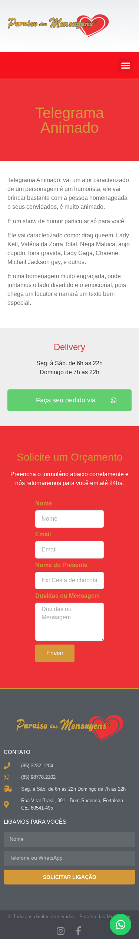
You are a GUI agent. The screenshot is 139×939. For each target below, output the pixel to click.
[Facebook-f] (78, 930)
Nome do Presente (61, 565)
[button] (125, 65)
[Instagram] (60, 930)
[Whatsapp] (120, 924)
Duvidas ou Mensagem (67, 596)
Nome (43, 504)
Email (43, 534)
